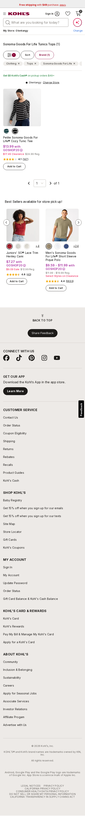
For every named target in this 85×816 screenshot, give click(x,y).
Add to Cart (14, 166)
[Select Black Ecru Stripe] (15, 131)
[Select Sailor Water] (66, 246)
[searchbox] (35, 22)
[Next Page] (50, 183)
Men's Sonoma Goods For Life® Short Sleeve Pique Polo (61, 256)
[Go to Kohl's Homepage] (19, 13)
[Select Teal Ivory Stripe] (6, 131)
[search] (8, 22)
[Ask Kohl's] (77, 22)
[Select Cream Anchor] (27, 246)
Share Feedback (43, 333)
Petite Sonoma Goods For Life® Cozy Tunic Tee (20, 139)
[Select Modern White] (57, 246)
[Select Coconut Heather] (18, 246)
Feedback (81, 409)
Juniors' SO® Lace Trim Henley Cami (22, 254)
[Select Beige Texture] (49, 246)
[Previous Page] (29, 183)
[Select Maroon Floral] (9, 246)
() (25, 159)
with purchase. (42, 4)
